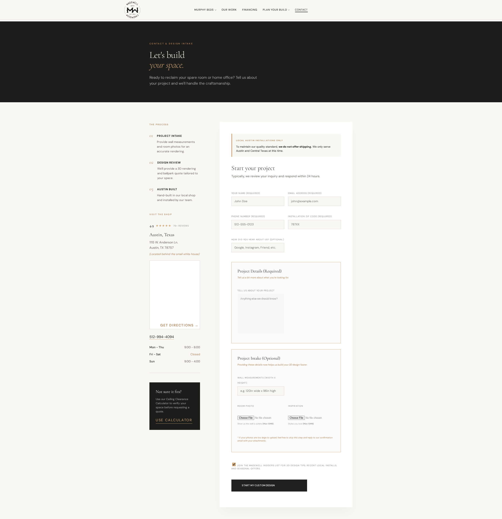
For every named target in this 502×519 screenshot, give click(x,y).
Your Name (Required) (245, 193)
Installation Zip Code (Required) (310, 216)
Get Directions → (179, 325)
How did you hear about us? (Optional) (257, 239)
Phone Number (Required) (248, 216)
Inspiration (295, 406)
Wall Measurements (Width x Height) (256, 380)
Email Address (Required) (305, 193)
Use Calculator (174, 420)
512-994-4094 (161, 336)
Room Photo (245, 406)
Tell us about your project (256, 290)
